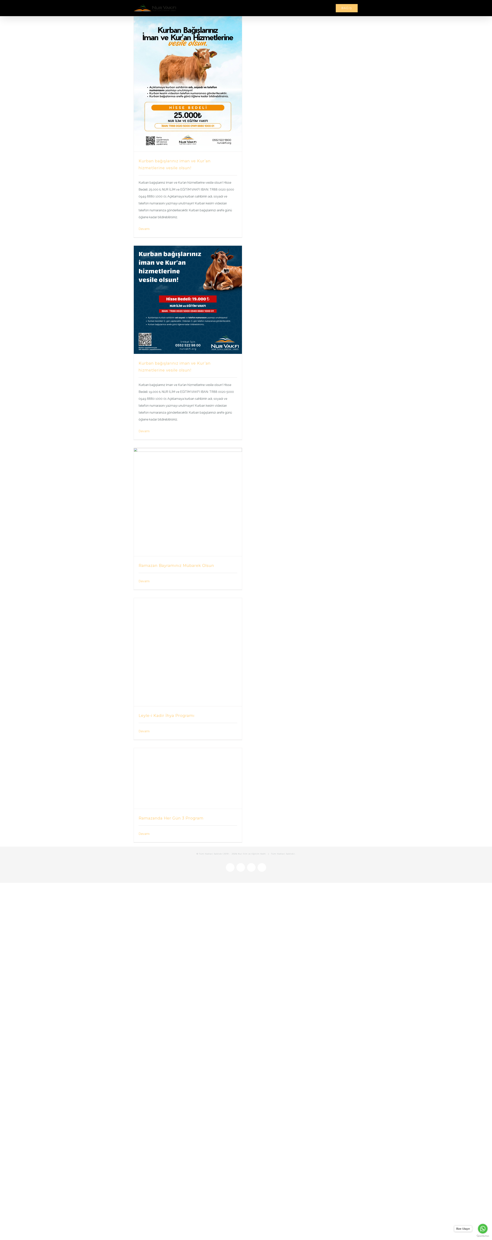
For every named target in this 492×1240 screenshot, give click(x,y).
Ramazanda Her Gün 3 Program (171, 1225)
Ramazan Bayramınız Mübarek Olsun (176, 565)
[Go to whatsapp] (483, 1228)
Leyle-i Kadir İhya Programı (166, 895)
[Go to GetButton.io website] (483, 1236)
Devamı (144, 229)
